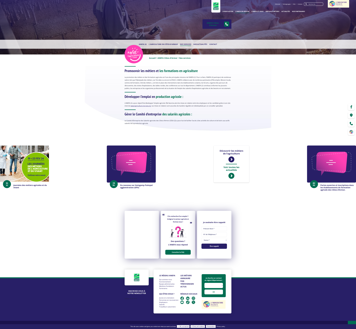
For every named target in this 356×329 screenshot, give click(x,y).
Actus (183, 286)
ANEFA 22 (143, 44)
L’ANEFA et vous (257, 11)
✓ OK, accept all (183, 326)
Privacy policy (221, 326)
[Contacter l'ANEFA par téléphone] (351, 123)
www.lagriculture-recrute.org (141, 106)
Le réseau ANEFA (167, 275)
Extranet (277, 4)
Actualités (285, 11)
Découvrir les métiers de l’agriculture (231, 152)
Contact (300, 4)
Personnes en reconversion (168, 300)
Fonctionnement (165, 282)
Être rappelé (214, 246)
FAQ (294, 4)
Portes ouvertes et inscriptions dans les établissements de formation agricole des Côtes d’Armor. (337, 187)
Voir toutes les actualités (231, 168)
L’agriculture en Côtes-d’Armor (163, 44)
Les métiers (186, 275)
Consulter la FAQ (178, 252)
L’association (227, 11)
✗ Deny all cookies (197, 326)
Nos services (185, 44)
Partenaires (163, 288)
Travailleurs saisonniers (167, 307)
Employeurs (163, 302)
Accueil (152, 58)
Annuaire (185, 278)
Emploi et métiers (272, 11)
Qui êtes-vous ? (166, 294)
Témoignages (286, 4)
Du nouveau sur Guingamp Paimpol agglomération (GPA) (136, 186)
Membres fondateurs (166, 286)
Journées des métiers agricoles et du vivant (30, 186)
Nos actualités (200, 44)
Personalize (211, 326)
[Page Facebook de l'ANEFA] (351, 107)
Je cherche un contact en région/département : (214, 279)
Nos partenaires (298, 11)
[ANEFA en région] (351, 115)
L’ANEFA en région (242, 11)
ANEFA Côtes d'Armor (167, 58)
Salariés (162, 305)
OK (214, 292)
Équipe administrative (166, 284)
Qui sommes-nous (165, 280)
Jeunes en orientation (166, 298)
